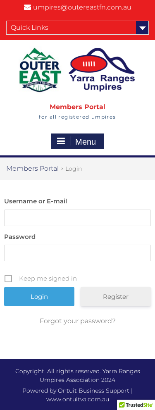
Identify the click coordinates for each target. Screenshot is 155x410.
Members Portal (77, 107)
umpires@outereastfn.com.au (82, 7)
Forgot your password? (78, 321)
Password (20, 237)
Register (116, 296)
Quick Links (29, 27)
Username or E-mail (35, 201)
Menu (85, 141)
